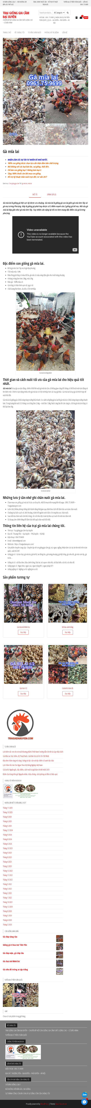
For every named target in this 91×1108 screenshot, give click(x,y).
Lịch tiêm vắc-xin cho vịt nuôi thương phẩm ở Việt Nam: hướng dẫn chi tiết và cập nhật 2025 (33, 751)
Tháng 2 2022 (7, 893)
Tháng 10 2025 (8, 812)
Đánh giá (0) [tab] (51, 194)
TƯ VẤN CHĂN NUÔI (34, 32)
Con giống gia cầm (14, 183)
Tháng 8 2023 (7, 857)
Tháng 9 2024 (7, 834)
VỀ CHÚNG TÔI (19, 32)
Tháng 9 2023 (7, 852)
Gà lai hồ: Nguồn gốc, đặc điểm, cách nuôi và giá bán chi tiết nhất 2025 (26, 769)
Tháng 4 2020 (7, 920)
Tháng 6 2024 (7, 843)
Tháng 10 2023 (8, 848)
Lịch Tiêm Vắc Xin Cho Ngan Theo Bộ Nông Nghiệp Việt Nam (23, 765)
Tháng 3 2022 (7, 888)
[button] (84, 42)
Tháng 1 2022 (7, 897)
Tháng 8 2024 (7, 839)
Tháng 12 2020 (8, 906)
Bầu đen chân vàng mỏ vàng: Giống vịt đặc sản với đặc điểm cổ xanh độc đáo (28, 760)
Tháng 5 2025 (7, 825)
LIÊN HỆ (64, 32)
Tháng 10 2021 (8, 902)
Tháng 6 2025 (7, 821)
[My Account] (76, 17)
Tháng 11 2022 (8, 875)
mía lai (30, 183)
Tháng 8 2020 (7, 911)
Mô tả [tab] (35, 194)
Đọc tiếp (23, 632)
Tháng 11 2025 (8, 807)
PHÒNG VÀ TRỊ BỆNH (52, 32)
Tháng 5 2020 (7, 915)
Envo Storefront (61, 1103)
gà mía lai (24, 183)
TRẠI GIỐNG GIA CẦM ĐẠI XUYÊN (16, 15)
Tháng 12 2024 (8, 830)
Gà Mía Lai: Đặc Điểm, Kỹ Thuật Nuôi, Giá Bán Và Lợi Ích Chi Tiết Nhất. (26, 756)
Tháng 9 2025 (7, 816)
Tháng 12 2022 (8, 870)
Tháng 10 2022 (8, 879)
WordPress (45, 1103)
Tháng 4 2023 (7, 861)
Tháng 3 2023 (7, 866)
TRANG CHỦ (7, 32)
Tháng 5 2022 (7, 884)
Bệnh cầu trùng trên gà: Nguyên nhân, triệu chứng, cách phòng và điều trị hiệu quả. (30, 774)
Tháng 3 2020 (7, 924)
